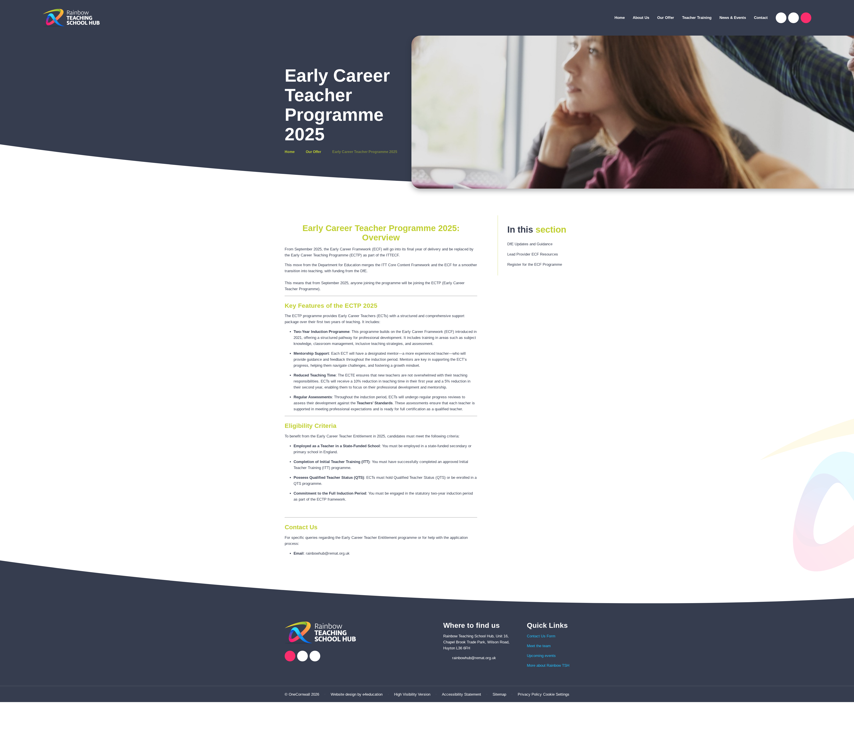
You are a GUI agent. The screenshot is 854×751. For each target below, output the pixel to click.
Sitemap (499, 694)
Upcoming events (541, 656)
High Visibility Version (412, 694)
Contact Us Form (541, 636)
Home (290, 152)
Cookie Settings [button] (556, 694)
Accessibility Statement (461, 694)
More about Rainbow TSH (548, 665)
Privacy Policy (530, 694)
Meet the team (539, 646)
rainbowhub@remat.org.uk (474, 658)
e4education (373, 694)
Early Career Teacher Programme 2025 (364, 152)
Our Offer (313, 152)
